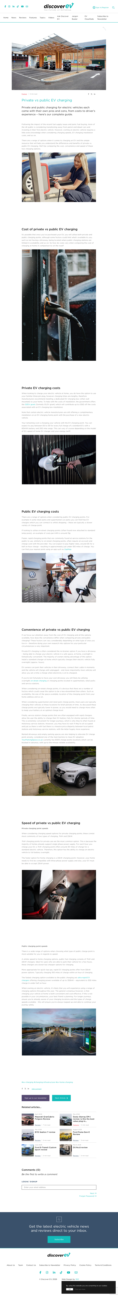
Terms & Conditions (103, 1265)
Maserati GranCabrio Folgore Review (44, 1118)
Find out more (80, 1289)
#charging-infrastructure (44, 1082)
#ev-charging (27, 1082)
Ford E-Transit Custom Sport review (45, 1148)
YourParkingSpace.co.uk (32, 740)
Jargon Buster (75, 17)
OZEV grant (30, 404)
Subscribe (59, 1239)
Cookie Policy (85, 1265)
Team (20, 1265)
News (13, 18)
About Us (11, 1265)
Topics (42, 18)
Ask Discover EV (63, 17)
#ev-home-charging (64, 1082)
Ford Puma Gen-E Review (81, 1133)
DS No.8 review (80, 1147)
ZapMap (67, 549)
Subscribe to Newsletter (102, 17)
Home (5, 18)
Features (33, 18)
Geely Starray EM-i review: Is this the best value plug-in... (83, 1118)
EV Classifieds (89, 17)
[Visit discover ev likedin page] (94, 94)
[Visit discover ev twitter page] (92, 94)
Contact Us (31, 1265)
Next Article (60, 1098)
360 (77, 1279)
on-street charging (39, 681)
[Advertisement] (59, 213)
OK (69, 1289)
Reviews (22, 18)
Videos (51, 18)
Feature (24, 94)
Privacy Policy (70, 1265)
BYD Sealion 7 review (45, 1132)
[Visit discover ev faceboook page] (88, 94)
